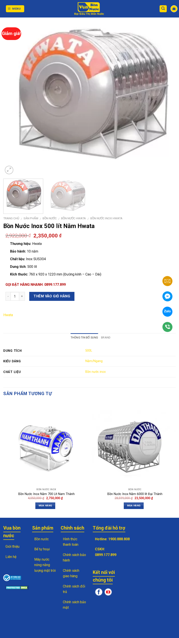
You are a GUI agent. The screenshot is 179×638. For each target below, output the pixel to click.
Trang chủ (11, 218)
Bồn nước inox (95, 372)
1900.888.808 (119, 539)
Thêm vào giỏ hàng (52, 296)
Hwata (8, 315)
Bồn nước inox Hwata (106, 218)
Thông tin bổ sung (84, 337)
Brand (105, 337)
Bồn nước (50, 218)
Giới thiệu (12, 546)
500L (88, 350)
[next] (167, 98)
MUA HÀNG (45, 505)
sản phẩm (31, 218)
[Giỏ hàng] (173, 8)
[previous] (14, 98)
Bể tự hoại (42, 549)
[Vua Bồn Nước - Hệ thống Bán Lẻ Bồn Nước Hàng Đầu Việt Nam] (89, 9)
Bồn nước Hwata (73, 218)
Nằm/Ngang (94, 361)
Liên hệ (10, 557)
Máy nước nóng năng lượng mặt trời (45, 565)
